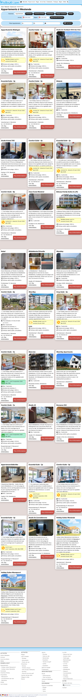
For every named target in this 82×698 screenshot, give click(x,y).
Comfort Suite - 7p (35, 30)
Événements (49, 1)
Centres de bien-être (26, 675)
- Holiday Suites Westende (7, 669)
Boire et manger (46, 667)
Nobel (3, 251)
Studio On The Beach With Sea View (68, 30)
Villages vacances (61, 13)
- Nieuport (65, 671)
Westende (25, 1)
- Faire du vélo (45, 656)
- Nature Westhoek (67, 678)
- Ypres (44, 691)
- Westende (3, 680)
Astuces (2, 657)
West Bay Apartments (64, 352)
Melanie (59, 81)
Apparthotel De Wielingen (10, 30)
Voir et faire (43, 1)
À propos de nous (67, 683)
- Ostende (65, 667)
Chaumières (50, 13)
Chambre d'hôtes (39, 13)
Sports (43, 652)
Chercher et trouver (58, 17)
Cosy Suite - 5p (62, 292)
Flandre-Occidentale (47, 685)
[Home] (21, 2)
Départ (36, 17)
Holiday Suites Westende (65, 518)
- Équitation (45, 660)
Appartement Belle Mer (9, 465)
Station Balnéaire (4, 655)
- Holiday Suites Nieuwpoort (8, 667)
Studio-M (32, 405)
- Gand (44, 689)
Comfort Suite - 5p (35, 81)
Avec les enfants (4, 659)
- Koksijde (65, 675)
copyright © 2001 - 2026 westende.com (28, 696)
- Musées (23, 658)
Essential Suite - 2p (63, 141)
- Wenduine (65, 661)
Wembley (59, 251)
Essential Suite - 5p (8, 81)
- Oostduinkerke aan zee (7, 678)
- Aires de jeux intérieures (28, 669)
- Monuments (24, 660)
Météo (64, 1)
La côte (64, 652)
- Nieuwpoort (4, 676)
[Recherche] (68, 2)
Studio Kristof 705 (7, 141)
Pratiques (55, 1)
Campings (29, 13)
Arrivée (20, 17)
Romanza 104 (61, 405)
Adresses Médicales (47, 679)
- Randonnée (45, 658)
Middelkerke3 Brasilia (37, 251)
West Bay (32, 292)
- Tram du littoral (46, 677)
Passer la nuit (31, 1)
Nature (23, 679)
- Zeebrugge (65, 658)
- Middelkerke (66, 669)
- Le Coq (64, 663)
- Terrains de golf (46, 661)
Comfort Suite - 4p (36, 141)
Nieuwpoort (4, 595)
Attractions (24, 664)
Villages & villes (25, 677)
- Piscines (44, 654)
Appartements (19, 13)
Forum (43, 681)
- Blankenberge (66, 660)
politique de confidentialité (14, 696)
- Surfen (44, 663)
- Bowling (23, 671)
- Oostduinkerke (66, 673)
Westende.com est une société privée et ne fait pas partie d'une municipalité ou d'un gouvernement (28, 694)
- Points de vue (25, 662)
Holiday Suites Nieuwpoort (11, 572)
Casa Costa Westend (36, 192)
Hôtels (70, 13)
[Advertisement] (41, 133)
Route (43, 673)
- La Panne (65, 677)
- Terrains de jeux (25, 667)
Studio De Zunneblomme (38, 518)
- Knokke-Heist (66, 656)
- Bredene (65, 665)
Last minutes (3, 684)
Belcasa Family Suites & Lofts (67, 192)
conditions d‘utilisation (4, 696)
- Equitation (45, 665)
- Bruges (44, 687)
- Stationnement (46, 675)
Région (60, 1)
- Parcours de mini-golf (27, 673)
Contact (64, 687)
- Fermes (23, 666)
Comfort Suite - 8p (8, 292)
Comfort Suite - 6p (8, 192)
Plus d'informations (20, 72)
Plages (37, 1)
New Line (32, 352)
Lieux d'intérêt (25, 656)
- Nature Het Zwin (67, 654)
